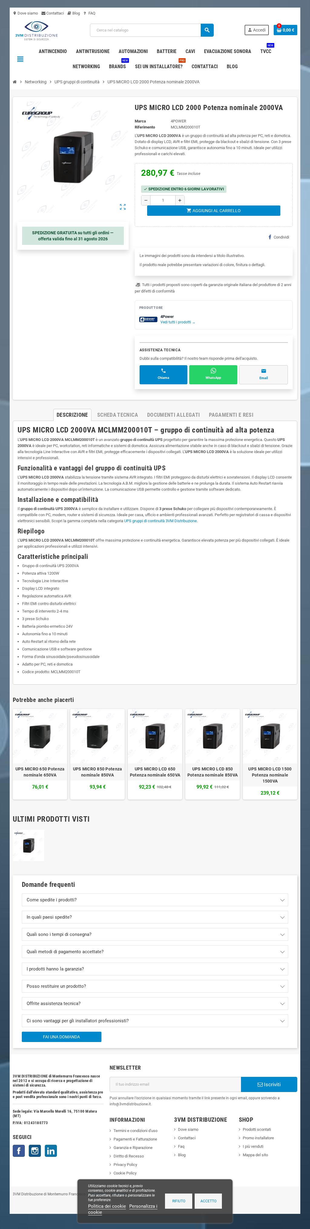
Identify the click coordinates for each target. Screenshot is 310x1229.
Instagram (35, 1151)
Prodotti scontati (257, 1129)
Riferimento (145, 127)
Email (263, 378)
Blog (75, 13)
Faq (181, 1146)
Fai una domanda (61, 1036)
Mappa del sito (255, 1155)
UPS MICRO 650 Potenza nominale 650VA (40, 771)
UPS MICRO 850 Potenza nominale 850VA (97, 771)
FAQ (91, 13)
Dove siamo (25, 13)
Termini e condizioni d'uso (135, 1130)
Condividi (281, 237)
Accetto (208, 1201)
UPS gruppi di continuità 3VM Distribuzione (160, 521)
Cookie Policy (125, 1173)
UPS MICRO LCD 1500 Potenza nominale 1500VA (270, 774)
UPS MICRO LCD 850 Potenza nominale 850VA (212, 771)
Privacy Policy (125, 1164)
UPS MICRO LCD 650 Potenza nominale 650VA (155, 771)
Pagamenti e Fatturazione (135, 1139)
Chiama (163, 378)
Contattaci (54, 13)
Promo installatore (258, 1138)
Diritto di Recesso (129, 1156)
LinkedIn (51, 1151)
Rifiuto (178, 1201)
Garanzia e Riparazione (133, 1147)
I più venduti (253, 1146)
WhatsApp (213, 378)
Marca (140, 121)
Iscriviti (272, 1084)
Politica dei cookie (107, 1206)
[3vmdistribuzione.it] (36, 30)
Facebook (19, 1151)
